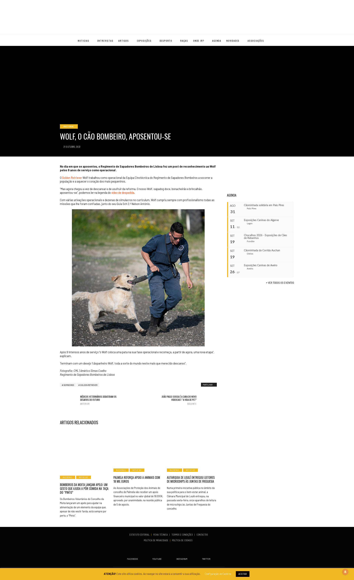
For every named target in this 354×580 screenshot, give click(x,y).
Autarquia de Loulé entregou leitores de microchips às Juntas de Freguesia (191, 479)
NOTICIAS (83, 40)
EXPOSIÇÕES (144, 40)
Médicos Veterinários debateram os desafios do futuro (98, 400)
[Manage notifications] (345, 572)
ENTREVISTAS (105, 40)
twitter (206, 559)
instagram (182, 559)
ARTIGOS (123, 40)
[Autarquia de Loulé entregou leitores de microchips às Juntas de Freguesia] (192, 446)
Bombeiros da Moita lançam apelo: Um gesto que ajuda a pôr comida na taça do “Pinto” (84, 488)
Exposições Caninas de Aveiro (260, 265)
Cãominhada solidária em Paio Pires (264, 205)
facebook (132, 559)
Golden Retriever (72, 177)
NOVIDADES (233, 40)
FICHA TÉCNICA (160, 534)
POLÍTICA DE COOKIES (183, 540)
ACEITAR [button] (242, 573)
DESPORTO (166, 40)
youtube (157, 559)
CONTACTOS (202, 534)
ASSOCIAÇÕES (256, 40)
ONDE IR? (198, 40)
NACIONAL (69, 126)
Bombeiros (69, 385)
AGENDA (216, 40)
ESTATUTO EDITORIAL (139, 534)
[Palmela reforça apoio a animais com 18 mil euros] (138, 446)
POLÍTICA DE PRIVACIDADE (156, 540)
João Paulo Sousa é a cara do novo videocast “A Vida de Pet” (179, 400)
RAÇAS (184, 40)
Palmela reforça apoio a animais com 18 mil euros (136, 479)
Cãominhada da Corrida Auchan (262, 250)
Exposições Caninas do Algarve (261, 220)
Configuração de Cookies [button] (218, 573)
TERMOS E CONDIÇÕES (182, 534)
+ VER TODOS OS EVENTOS (280, 282)
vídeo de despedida (122, 192)
